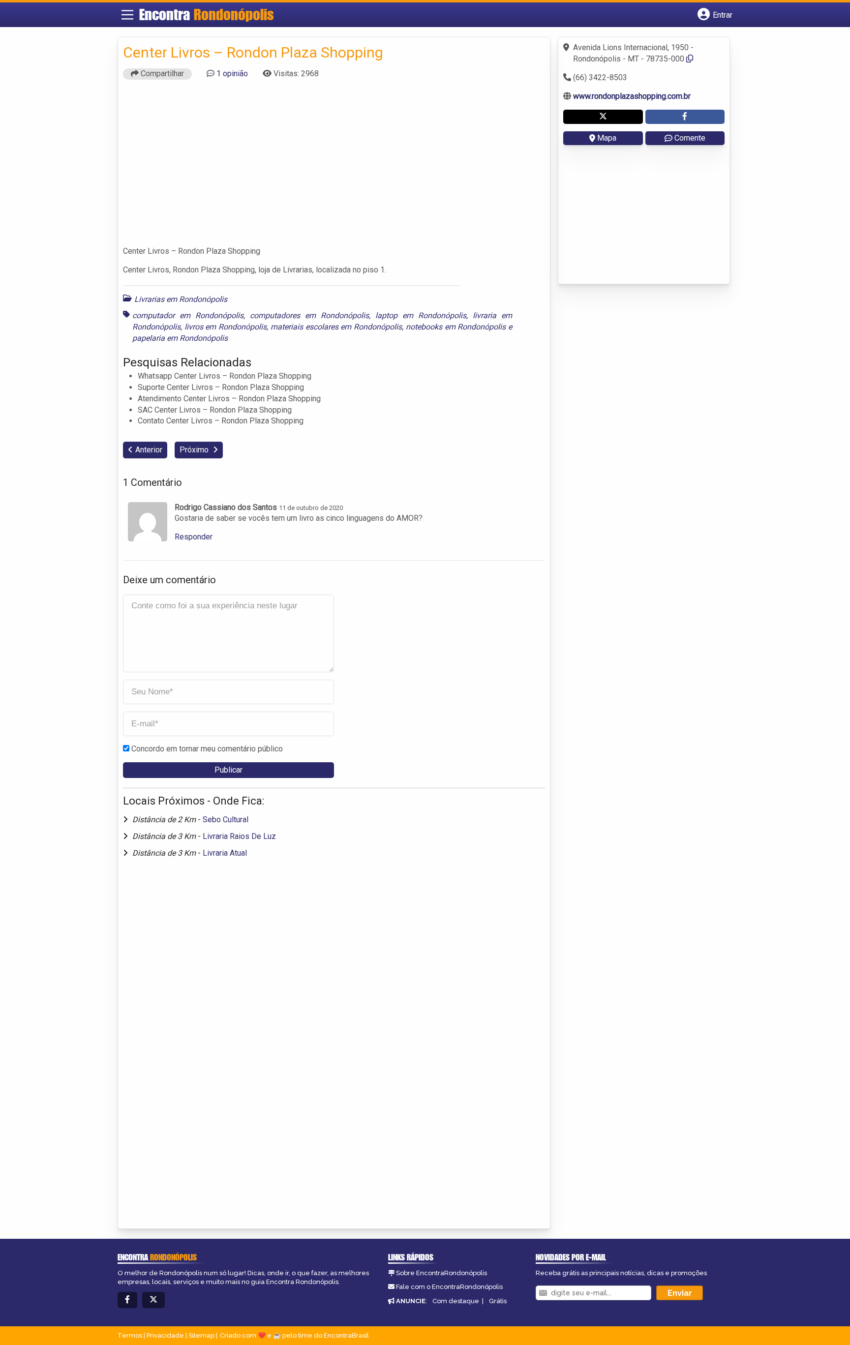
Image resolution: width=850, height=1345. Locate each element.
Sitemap (201, 1335)
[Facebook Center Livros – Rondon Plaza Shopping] (685, 117)
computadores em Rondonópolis (309, 315)
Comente (689, 138)
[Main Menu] (127, 15)
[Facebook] (127, 1300)
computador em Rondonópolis (187, 315)
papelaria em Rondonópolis (180, 338)
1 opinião (232, 73)
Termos (130, 1335)
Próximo (195, 449)
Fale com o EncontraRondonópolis (449, 1286)
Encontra (206, 14)
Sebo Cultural (225, 819)
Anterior (148, 449)
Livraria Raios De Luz (239, 836)
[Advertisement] (334, 167)
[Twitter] (153, 1300)
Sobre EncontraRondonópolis (441, 1273)
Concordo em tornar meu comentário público (207, 748)
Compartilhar (161, 73)
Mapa (606, 138)
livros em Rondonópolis (225, 326)
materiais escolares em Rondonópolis (336, 326)
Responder (193, 536)
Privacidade (165, 1335)
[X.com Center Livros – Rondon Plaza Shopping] (603, 117)
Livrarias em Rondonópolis (180, 299)
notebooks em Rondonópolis (456, 326)
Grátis (498, 1301)
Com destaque (455, 1301)
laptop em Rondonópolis (420, 315)
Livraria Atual (225, 853)
